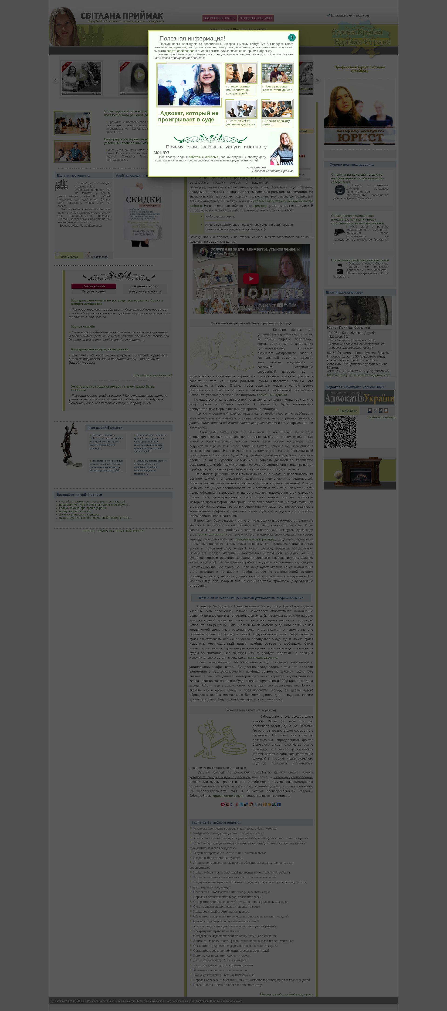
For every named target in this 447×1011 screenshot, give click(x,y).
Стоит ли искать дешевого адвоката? (240, 122)
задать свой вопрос (180, 51)
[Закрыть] (292, 37)
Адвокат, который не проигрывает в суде (188, 116)
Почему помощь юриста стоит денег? (277, 88)
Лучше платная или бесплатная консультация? (238, 90)
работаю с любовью (203, 157)
